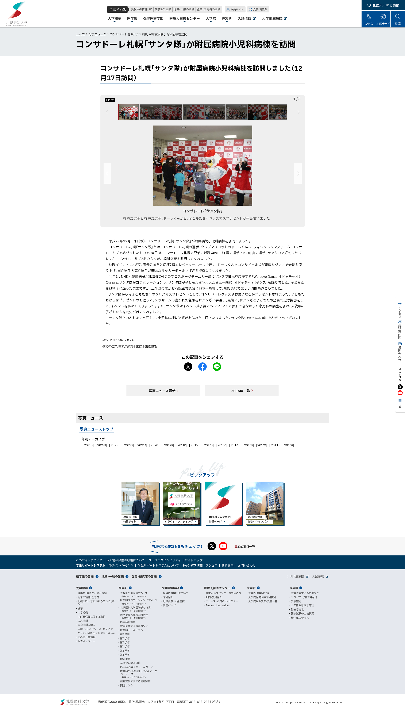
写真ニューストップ (96, 429)
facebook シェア (202, 366)
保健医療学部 (170, 588)
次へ (298, 112)
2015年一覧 (240, 390)
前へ (107, 112)
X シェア (188, 366)
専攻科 (293, 588)
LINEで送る (217, 366)
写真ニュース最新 (162, 390)
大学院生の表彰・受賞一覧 (262, 601)
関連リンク (126, 685)
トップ (80, 34)
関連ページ (169, 605)
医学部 (123, 588)
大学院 (251, 588)
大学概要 (82, 588)
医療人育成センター (217, 588)
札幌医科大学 (17, 13)
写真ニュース (97, 34)
